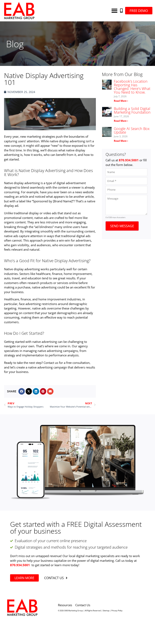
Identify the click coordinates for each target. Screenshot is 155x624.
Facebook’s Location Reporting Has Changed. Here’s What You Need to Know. (132, 87)
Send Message (122, 226)
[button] (114, 11)
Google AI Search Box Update (132, 130)
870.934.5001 (20, 565)
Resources (65, 605)
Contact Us (82, 605)
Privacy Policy (117, 610)
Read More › (121, 100)
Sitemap (106, 610)
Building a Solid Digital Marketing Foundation (132, 110)
